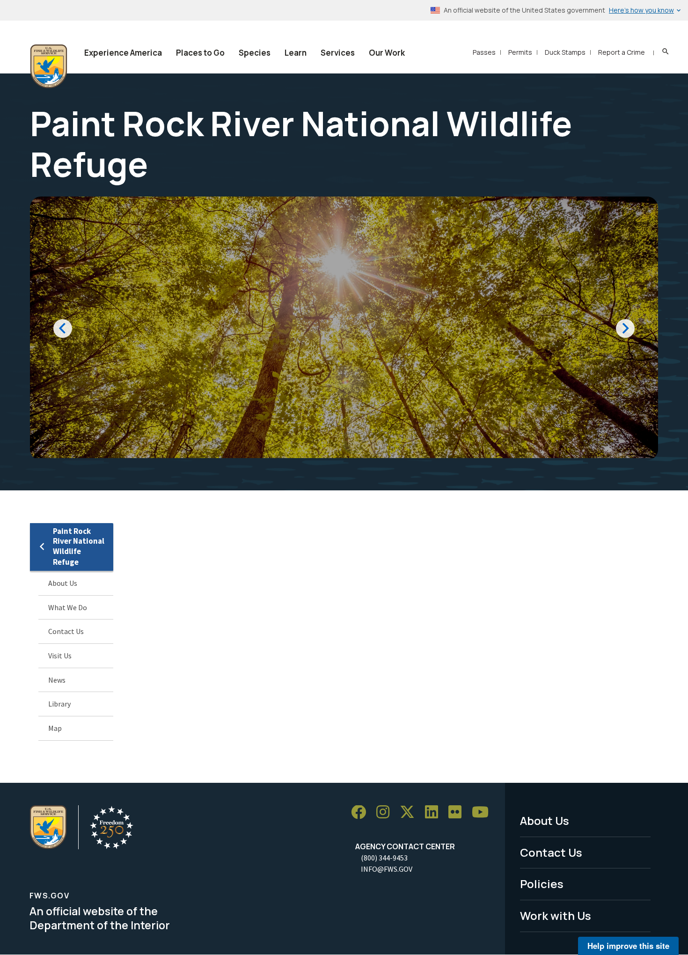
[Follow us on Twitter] (410, 812)
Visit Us (60, 655)
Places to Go (200, 52)
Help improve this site (628, 945)
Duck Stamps (565, 52)
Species (255, 52)
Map (55, 728)
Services (338, 52)
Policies (542, 883)
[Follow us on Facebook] (362, 812)
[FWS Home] (48, 66)
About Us (62, 583)
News (57, 680)
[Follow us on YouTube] (483, 812)
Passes (484, 52)
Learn (296, 52)
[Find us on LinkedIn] (435, 812)
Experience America (123, 52)
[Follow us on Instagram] (386, 812)
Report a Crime (621, 52)
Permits (520, 52)
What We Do (67, 607)
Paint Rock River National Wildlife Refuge (78, 547)
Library (59, 703)
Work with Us (555, 915)
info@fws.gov (386, 869)
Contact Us (66, 631)
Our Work (387, 52)
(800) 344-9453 (384, 857)
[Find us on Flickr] (458, 812)
